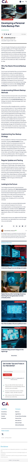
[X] (2, 434)
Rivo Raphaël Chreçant (10, 37)
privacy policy (19, 378)
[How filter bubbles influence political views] (14, 311)
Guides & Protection (7, 19)
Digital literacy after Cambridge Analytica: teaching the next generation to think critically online (13, 295)
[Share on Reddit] (8, 34)
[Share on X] (4, 34)
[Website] (26, 231)
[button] (20, 1)
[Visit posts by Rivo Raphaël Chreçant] (2, 37)
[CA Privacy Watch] (4, 1)
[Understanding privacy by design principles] (14, 255)
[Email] (22, 226)
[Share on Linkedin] (6, 34)
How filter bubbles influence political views (13, 323)
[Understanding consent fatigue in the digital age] (14, 337)
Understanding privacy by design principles (13, 268)
